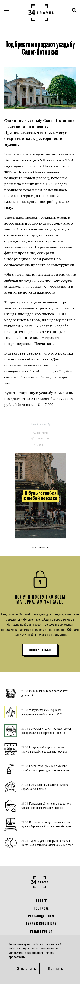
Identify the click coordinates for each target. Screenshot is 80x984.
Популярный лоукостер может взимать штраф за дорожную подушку (44, 749)
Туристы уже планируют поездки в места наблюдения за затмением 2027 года (47, 843)
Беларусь (44, 547)
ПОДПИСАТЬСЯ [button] (40, 650)
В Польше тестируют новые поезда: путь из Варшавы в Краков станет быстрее (46, 824)
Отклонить (26, 968)
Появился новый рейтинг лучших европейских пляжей (44, 787)
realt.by (43, 438)
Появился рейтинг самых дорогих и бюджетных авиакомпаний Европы (46, 805)
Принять (55, 968)
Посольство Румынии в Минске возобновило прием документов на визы (45, 768)
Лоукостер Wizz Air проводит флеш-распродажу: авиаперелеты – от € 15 (46, 731)
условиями (16, 952)
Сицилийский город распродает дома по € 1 (44, 693)
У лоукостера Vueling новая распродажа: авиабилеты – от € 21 (42, 712)
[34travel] (41, 12)
